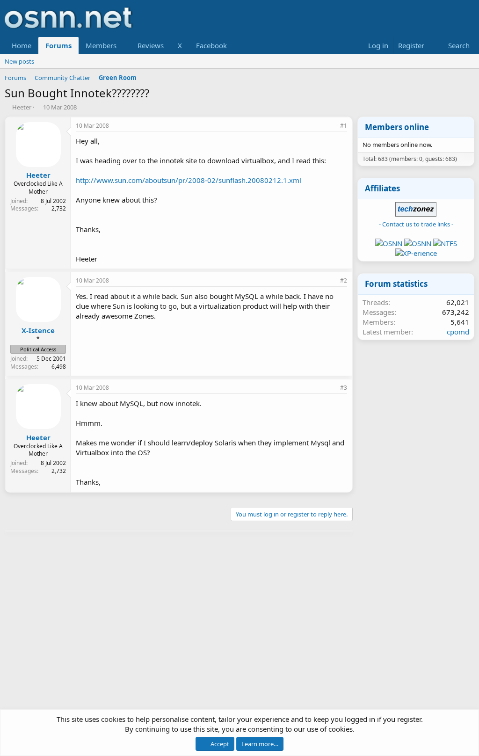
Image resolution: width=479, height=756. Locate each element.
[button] (124, 45)
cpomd (458, 331)
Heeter (21, 107)
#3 (343, 388)
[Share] (331, 126)
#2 (343, 280)
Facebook (211, 45)
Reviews (151, 45)
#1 (343, 126)
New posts (19, 61)
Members (101, 45)
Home (21, 45)
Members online (397, 127)
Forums (58, 45)
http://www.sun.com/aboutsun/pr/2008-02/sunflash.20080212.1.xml (188, 180)
